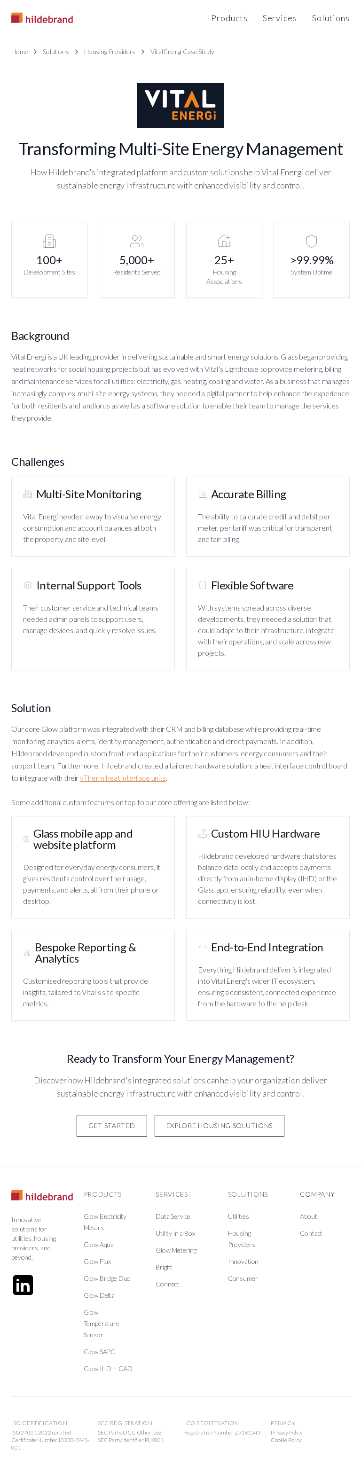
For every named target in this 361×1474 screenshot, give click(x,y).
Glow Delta (99, 1295)
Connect (168, 1284)
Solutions (331, 18)
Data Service (173, 1216)
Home (19, 51)
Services (280, 18)
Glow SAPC (100, 1352)
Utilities (238, 1216)
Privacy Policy (287, 1432)
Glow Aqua (99, 1244)
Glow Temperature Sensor (101, 1323)
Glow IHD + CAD (108, 1368)
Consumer (243, 1278)
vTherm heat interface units (123, 777)
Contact (311, 1233)
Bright (164, 1267)
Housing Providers (109, 51)
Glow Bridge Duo (107, 1278)
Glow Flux (97, 1261)
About (308, 1216)
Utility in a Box (175, 1233)
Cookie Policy (286, 1439)
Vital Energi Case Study (182, 51)
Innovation (243, 1261)
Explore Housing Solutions (219, 1125)
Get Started (111, 1125)
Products (229, 18)
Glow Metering (176, 1250)
